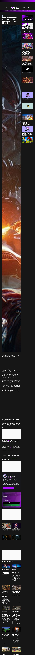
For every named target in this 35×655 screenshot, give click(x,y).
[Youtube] (19, 474)
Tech (23, 10)
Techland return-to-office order (13, 456)
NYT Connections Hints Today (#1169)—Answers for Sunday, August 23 (27, 134)
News (5, 10)
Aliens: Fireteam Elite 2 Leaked (10, 397)
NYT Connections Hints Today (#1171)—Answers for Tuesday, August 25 (27, 100)
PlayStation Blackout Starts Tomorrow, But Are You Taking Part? (27, 74)
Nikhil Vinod (23, 143)
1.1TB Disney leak (9, 447)
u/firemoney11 (16, 445)
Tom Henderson (11, 476)
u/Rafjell (9, 440)
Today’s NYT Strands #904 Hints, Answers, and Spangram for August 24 (27, 112)
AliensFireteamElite (14, 398)
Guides (16, 10)
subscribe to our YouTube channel (11, 458)
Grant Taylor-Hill (24, 39)
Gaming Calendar (28, 10)
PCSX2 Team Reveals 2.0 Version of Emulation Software (5, 594)
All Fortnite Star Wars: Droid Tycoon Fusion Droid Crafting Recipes (27, 123)
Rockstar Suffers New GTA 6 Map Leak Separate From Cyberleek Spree (27, 86)
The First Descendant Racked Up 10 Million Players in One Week (6, 614)
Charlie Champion (24, 62)
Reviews (13, 10)
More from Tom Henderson (8, 488)
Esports (20, 10)
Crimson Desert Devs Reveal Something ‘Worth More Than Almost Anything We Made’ (6, 530)
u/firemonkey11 (8, 398)
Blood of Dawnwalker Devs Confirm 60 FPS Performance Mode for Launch (16, 543)
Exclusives (8, 10)
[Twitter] (17, 474)
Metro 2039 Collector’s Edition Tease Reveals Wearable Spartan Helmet (6, 543)
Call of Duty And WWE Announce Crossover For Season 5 (16, 614)
